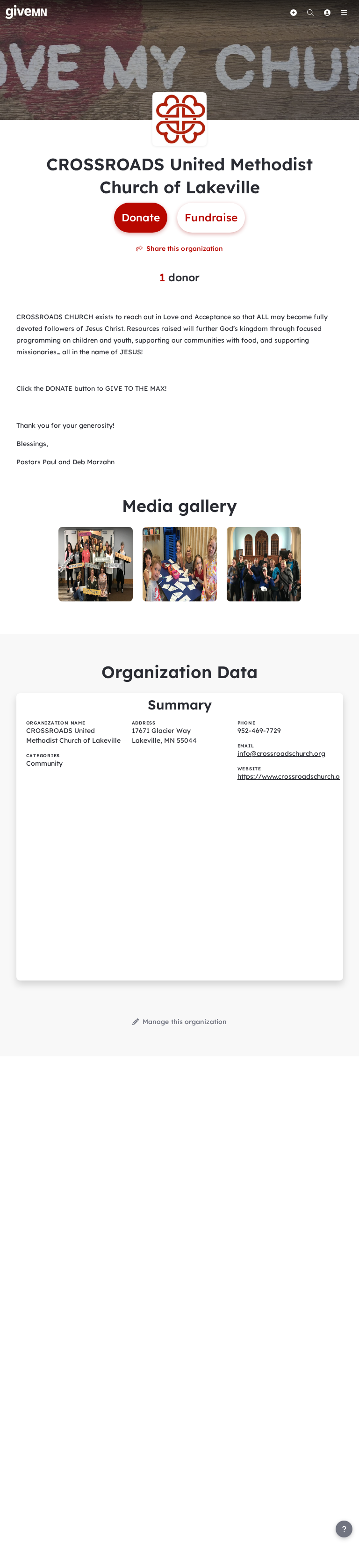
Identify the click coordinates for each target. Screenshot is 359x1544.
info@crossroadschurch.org (281, 753)
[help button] (344, 1529)
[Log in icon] (327, 12)
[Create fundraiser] (293, 12)
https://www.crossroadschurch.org (292, 776)
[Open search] (310, 12)
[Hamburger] (344, 12)
